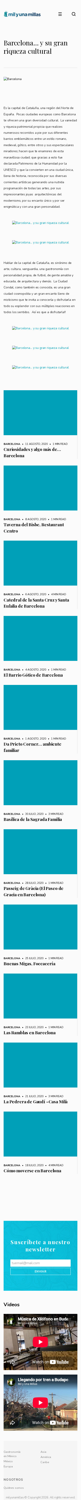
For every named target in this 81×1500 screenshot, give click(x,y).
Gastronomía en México (12, 1466)
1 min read (58, 444)
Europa (8, 1478)
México (8, 1473)
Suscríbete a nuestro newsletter (40, 1257)
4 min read (56, 594)
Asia (43, 1464)
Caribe (44, 1474)
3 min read (53, 814)
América (45, 1469)
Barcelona (12, 444)
